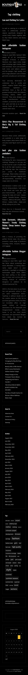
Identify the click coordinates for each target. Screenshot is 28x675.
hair (20, 543)
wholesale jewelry (10, 343)
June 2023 (8, 477)
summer (9, 574)
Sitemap (7, 422)
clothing (14, 527)
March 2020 (8, 501)
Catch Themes (18, 671)
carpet (17, 520)
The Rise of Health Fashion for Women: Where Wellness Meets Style (14, 395)
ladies (19, 553)
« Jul (6, 659)
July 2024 (7, 462)
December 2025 (9, 444)
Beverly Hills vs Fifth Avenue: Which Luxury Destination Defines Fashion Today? (13, 369)
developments (9, 534)
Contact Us (8, 416)
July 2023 (7, 474)
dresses (17, 534)
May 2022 (8, 492)
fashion (15, 538)
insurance (8, 550)
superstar (16, 582)
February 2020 (9, 504)
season (14, 562)
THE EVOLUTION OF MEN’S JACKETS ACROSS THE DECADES (12, 387)
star (20, 565)
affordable (8, 520)
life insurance (12, 556)
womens (14, 589)
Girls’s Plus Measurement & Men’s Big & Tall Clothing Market (14, 124)
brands (12, 520)
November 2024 (9, 459)
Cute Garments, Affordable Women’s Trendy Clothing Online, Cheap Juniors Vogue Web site (14, 224)
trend (16, 585)
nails (18, 556)
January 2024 (9, 468)
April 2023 (8, 483)
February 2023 (9, 489)
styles (14, 570)
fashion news (9, 543)
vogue (7, 589)
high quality (16, 547)
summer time (9, 582)
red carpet (8, 562)
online (7, 559)
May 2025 (8, 450)
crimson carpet (11, 530)
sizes (11, 565)
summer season (12, 578)
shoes (7, 565)
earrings (8, 539)
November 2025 (9, 447)
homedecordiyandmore (12, 603)
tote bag (11, 585)
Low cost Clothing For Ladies (13, 19)
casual (7, 523)
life (6, 556)
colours (19, 527)
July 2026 (7, 441)
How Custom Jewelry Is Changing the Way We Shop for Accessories (13, 361)
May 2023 (8, 480)
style (8, 569)
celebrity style (13, 523)
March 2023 (8, 486)
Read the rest (6, 214)
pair (12, 559)
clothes (8, 527)
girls (15, 543)
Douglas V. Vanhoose (15, 24)
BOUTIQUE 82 (16, 669)
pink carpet (18, 559)
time (7, 585)
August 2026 (8, 438)
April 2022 (8, 495)
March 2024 (8, 465)
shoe (19, 562)
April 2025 (8, 453)
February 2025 (9, 456)
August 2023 (8, 471)
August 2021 (8, 498)
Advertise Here (9, 413)
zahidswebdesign (10, 601)
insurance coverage (11, 553)
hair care (8, 547)
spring (16, 565)
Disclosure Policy (10, 419)
